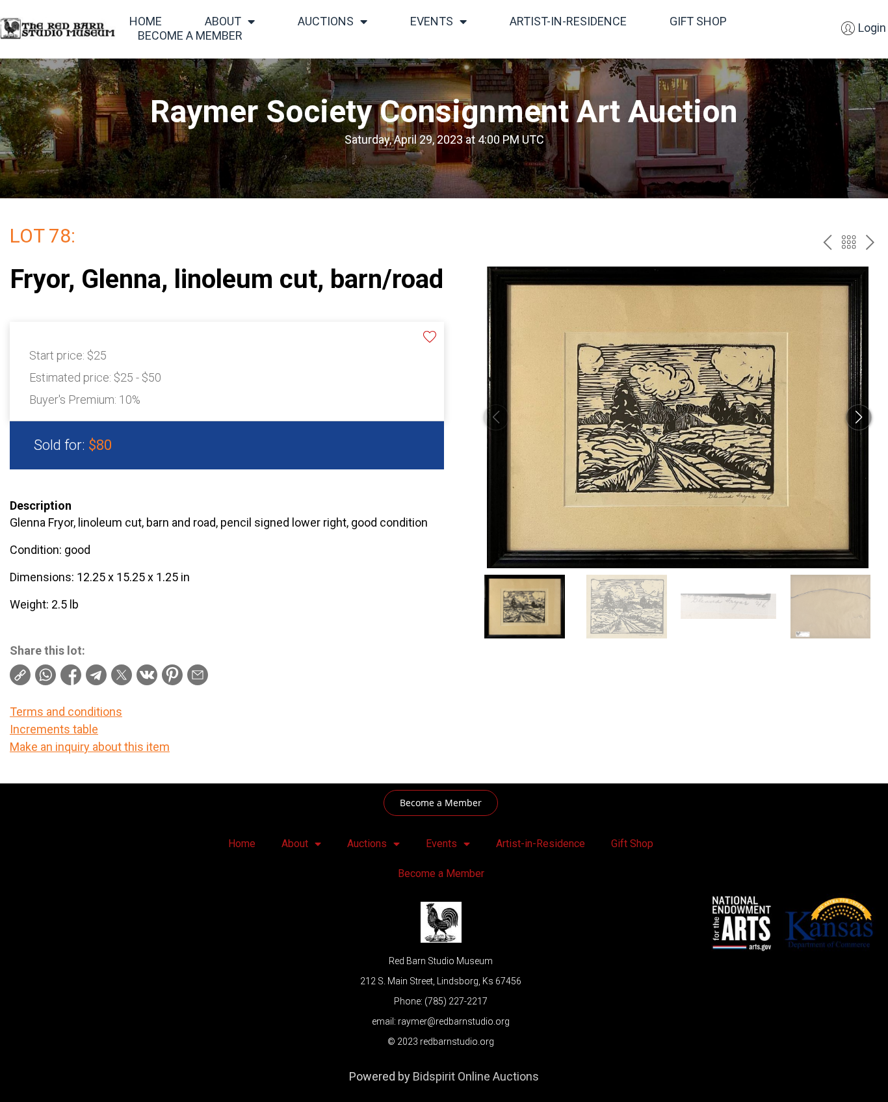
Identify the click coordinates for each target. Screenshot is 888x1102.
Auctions (326, 21)
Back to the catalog (849, 242)
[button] (859, 417)
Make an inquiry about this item (90, 747)
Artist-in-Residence (568, 21)
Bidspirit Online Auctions (476, 1076)
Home (145, 21)
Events (431, 21)
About (223, 21)
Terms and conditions (66, 711)
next (870, 242)
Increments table (54, 729)
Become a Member (190, 35)
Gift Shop (698, 21)
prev (827, 242)
